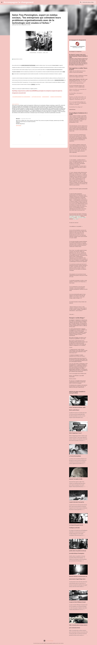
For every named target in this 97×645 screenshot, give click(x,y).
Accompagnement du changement (21, 96)
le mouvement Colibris (81, 217)
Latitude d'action (36, 96)
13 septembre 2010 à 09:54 (25, 118)
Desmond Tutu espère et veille (75, 479)
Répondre (18, 125)
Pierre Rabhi (75, 218)
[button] (13, 27)
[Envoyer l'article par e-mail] (13, 95)
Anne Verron (72, 109)
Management (45, 96)
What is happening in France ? (75, 433)
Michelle (18, 118)
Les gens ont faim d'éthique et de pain (77, 602)
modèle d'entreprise (56, 96)
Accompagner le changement (18, 2)
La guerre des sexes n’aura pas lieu (76, 502)
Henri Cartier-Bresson (74, 79)
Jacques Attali (72, 217)
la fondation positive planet (75, 216)
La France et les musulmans (75, 456)
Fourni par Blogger (49, 640)
